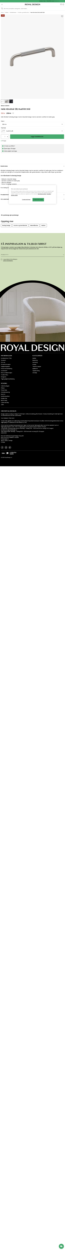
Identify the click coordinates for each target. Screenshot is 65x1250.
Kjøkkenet (35, 368)
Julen (2, 404)
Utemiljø (34, 372)
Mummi (3, 394)
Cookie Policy (4, 374)
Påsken (3, 388)
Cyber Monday (5, 402)
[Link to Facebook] (2, 447)
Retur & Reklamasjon (6, 372)
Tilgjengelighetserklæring (8, 378)
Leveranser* (4, 370)
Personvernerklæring (6, 368)
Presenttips (4, 390)
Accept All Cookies (38, 199)
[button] (61, 4)
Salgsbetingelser (5, 366)
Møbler (34, 358)
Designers (3, 376)
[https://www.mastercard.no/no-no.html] (7, 453)
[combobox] (32, 124)
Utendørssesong (5, 392)
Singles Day (4, 398)
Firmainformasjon (5, 364)
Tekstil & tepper (36, 366)
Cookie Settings (26, 199)
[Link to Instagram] (6, 447)
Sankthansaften (5, 396)
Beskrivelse (4, 166)
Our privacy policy (42, 194)
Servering (35, 362)
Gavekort (3, 360)
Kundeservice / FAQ (6, 358)
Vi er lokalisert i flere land (7, 418)
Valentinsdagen (5, 386)
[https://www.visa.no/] (3, 453)
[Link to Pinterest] (10, 447)
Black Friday (4, 400)
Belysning (35, 360)
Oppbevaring (36, 370)
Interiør (34, 364)
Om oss (3, 362)
